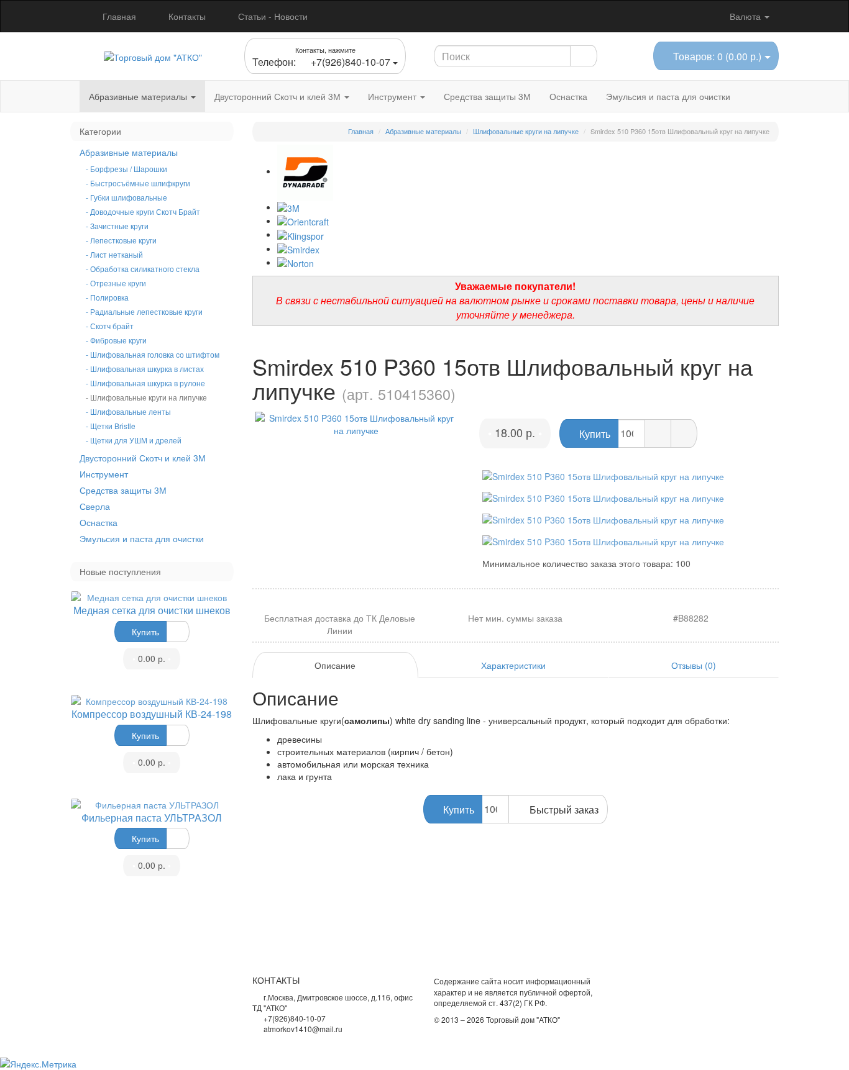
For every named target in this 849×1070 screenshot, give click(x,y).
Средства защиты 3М (487, 96)
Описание (335, 665)
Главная (118, 16)
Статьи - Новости (272, 16)
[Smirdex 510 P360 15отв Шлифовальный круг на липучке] (356, 424)
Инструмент (393, 96)
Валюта (746, 16)
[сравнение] (178, 631)
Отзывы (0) (693, 665)
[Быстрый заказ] (658, 433)
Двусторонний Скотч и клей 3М (278, 96)
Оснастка (568, 96)
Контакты (186, 16)
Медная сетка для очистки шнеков (152, 610)
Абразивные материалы (139, 96)
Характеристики (513, 665)
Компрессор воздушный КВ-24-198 (151, 714)
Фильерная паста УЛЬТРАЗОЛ (151, 817)
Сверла (95, 506)
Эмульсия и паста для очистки (668, 96)
